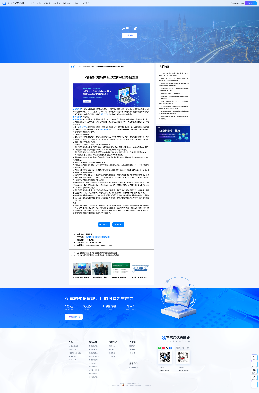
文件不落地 (92, 363)
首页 (32, 3)
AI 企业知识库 (73, 346)
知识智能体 (72, 349)
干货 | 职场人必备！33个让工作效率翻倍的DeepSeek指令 (173, 102)
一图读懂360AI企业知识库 (170, 93)
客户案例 (57, 3)
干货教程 (112, 356)
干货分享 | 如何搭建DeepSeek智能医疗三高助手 (173, 97)
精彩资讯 (85, 66)
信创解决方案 (93, 377)
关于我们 (86, 3)
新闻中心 (112, 346)
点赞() (105, 224)
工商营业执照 (147, 385)
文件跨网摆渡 (93, 373)
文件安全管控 (93, 366)
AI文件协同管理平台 (75, 353)
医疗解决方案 (93, 349)
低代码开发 (77, 109)
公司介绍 (132, 353)
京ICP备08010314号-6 (114, 385)
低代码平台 (77, 117)
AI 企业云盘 (72, 356)
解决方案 (47, 3)
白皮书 (111, 349)
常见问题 (91, 66)
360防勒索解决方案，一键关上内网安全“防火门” (173, 117)
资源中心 (66, 3)
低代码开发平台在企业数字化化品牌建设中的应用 (101, 255)
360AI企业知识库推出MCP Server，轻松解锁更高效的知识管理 (174, 84)
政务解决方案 (93, 346)
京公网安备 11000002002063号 (133, 385)
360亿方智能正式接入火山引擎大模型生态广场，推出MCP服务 (173, 74)
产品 (39, 3)
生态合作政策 (133, 367)
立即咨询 (251, 3)
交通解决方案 (93, 353)
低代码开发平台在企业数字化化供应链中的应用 (100, 253)
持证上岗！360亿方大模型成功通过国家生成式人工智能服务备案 (173, 79)
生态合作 (76, 3)
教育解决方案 (93, 360)
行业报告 (112, 353)
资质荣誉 (132, 349)
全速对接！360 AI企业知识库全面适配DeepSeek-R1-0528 (173, 89)
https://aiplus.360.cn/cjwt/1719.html (99, 245)
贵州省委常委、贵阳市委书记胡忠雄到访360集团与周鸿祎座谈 (174, 112)
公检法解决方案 (94, 356)
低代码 (97, 237)
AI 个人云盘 (72, 360)
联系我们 (132, 346)
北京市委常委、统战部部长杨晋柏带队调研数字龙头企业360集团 (174, 107)
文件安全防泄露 (94, 370)
